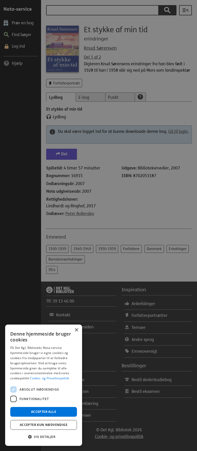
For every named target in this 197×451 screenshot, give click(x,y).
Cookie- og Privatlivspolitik (49, 378)
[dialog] (43, 385)
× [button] (76, 330)
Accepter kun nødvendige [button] (43, 425)
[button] (43, 437)
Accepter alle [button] (43, 412)
